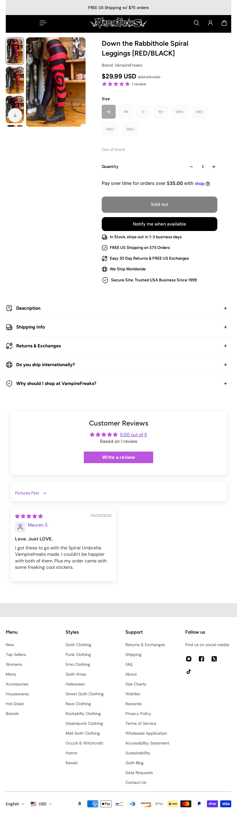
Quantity (110, 166)
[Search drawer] (196, 22)
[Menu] (42, 22)
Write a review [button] (118, 457)
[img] (29, 516)
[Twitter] (214, 658)
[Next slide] (15, 115)
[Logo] (118, 22)
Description (28, 308)
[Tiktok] (188, 671)
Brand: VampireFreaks (122, 65)
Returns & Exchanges (38, 346)
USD (43, 803)
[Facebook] (201, 658)
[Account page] (210, 22)
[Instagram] (188, 658)
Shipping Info (30, 327)
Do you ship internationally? (45, 364)
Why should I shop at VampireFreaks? (56, 383)
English (12, 803)
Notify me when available (159, 224)
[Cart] (224, 22)
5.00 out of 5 (133, 435)
